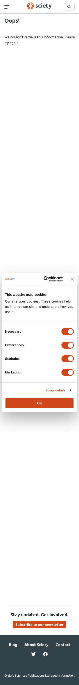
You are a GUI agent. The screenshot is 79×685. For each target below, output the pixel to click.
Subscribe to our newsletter (39, 625)
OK (39, 403)
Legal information (63, 675)
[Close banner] (72, 279)
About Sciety (36, 644)
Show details (55, 390)
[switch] (67, 345)
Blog (13, 644)
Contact (63, 644)
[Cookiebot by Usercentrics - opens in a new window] (46, 279)
